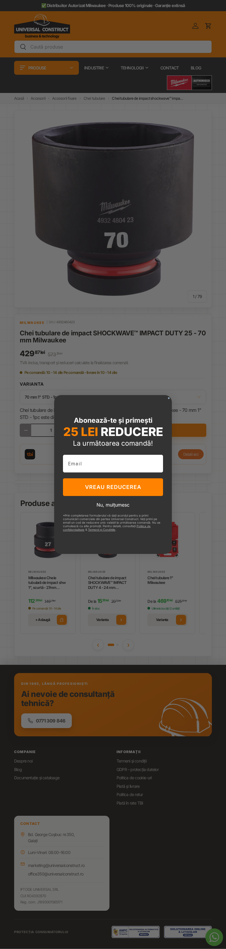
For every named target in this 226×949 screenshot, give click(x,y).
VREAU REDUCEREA (113, 487)
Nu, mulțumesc (113, 505)
